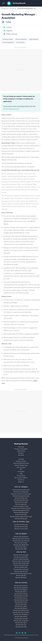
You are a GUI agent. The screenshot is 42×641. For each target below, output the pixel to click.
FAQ (21, 473)
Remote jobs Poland (21, 616)
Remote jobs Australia (21, 585)
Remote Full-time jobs (21, 524)
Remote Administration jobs (21, 490)
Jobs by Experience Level (21, 463)
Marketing (13, 8)
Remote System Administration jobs (21, 516)
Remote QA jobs (21, 575)
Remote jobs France (21, 598)
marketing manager (8, 39)
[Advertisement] (21, 70)
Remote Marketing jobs (11, 109)
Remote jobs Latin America (21, 541)
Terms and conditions (21, 478)
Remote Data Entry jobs (21, 565)
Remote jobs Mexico (21, 608)
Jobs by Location (21, 461)
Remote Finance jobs (21, 502)
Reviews (21, 453)
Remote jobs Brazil (21, 592)
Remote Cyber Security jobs (21, 561)
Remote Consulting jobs (21, 492)
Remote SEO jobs (21, 578)
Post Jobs (21, 447)
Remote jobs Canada (21, 594)
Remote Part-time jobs (21, 527)
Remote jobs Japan (21, 606)
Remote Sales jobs (21, 514)
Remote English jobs (21, 567)
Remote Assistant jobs (21, 557)
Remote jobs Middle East (21, 545)
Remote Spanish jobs (21, 571)
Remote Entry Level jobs (21, 569)
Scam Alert (21, 471)
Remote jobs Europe (21, 543)
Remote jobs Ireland (21, 602)
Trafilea (8, 22)
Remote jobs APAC (21, 549)
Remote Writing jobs (21, 519)
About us (21, 482)
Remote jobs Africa (21, 547)
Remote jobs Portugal (21, 618)
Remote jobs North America (21, 539)
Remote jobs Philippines (21, 614)
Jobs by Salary (21, 467)
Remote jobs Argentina (21, 588)
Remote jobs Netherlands (21, 610)
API (21, 469)
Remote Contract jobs (21, 529)
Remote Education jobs (21, 500)
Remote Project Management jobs (21, 573)
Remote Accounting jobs (21, 555)
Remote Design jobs (21, 498)
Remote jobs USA (21, 627)
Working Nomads (18, 3)
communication (20, 42)
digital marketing (33, 39)
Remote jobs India (21, 604)
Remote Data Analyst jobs (21, 563)
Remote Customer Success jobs (21, 494)
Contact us (21, 480)
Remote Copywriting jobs (21, 559)
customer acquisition (8, 42)
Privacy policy (21, 476)
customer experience (21, 39)
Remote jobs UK (21, 625)
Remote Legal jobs (21, 504)
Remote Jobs (5, 8)
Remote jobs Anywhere (21, 536)
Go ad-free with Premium (21, 47)
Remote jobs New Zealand (21, 612)
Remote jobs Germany (21, 600)
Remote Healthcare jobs (21, 506)
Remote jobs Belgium (21, 590)
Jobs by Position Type (21, 465)
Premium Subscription (21, 449)
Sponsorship (21, 451)
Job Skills (21, 459)
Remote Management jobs (21, 510)
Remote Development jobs (21, 496)
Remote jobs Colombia (21, 596)
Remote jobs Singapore (21, 621)
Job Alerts (21, 455)
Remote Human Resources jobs (21, 508)
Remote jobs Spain (21, 623)
